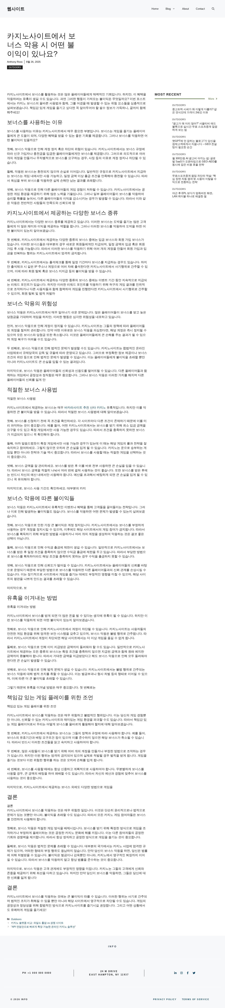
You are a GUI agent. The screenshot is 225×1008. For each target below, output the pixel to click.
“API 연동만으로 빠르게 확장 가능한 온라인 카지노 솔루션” (43, 926)
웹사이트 (16, 8)
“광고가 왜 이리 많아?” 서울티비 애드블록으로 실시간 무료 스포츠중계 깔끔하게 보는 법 (194, 126)
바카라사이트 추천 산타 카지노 (85, 407)
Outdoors (15, 67)
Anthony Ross (14, 61)
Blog (168, 8)
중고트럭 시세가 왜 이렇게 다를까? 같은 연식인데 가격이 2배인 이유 (194, 111)
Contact (200, 8)
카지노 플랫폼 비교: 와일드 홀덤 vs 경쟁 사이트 (37, 922)
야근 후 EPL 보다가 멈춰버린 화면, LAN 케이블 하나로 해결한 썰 (192, 195)
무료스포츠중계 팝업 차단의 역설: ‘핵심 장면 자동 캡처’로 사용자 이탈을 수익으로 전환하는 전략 (194, 179)
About (185, 8)
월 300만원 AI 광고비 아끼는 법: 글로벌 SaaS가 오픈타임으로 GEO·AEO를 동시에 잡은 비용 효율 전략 (194, 161)
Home (155, 8)
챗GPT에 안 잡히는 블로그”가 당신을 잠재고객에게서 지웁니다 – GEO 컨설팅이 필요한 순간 (194, 144)
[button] (213, 9)
